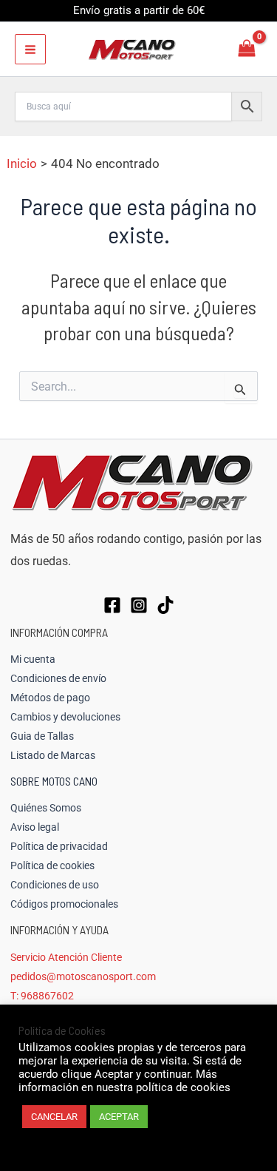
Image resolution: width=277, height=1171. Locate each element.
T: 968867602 (42, 996)
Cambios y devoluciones (65, 717)
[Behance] (165, 605)
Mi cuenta (32, 659)
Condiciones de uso (54, 885)
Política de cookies (52, 865)
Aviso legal (34, 827)
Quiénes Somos (45, 808)
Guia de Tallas (42, 736)
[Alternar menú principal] (30, 49)
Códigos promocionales (64, 904)
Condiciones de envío (58, 678)
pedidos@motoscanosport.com (83, 976)
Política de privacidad (59, 846)
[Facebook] (112, 605)
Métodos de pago (50, 697)
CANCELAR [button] (54, 1116)
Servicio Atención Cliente (66, 957)
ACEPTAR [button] (119, 1116)
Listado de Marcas (52, 755)
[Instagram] (139, 605)
